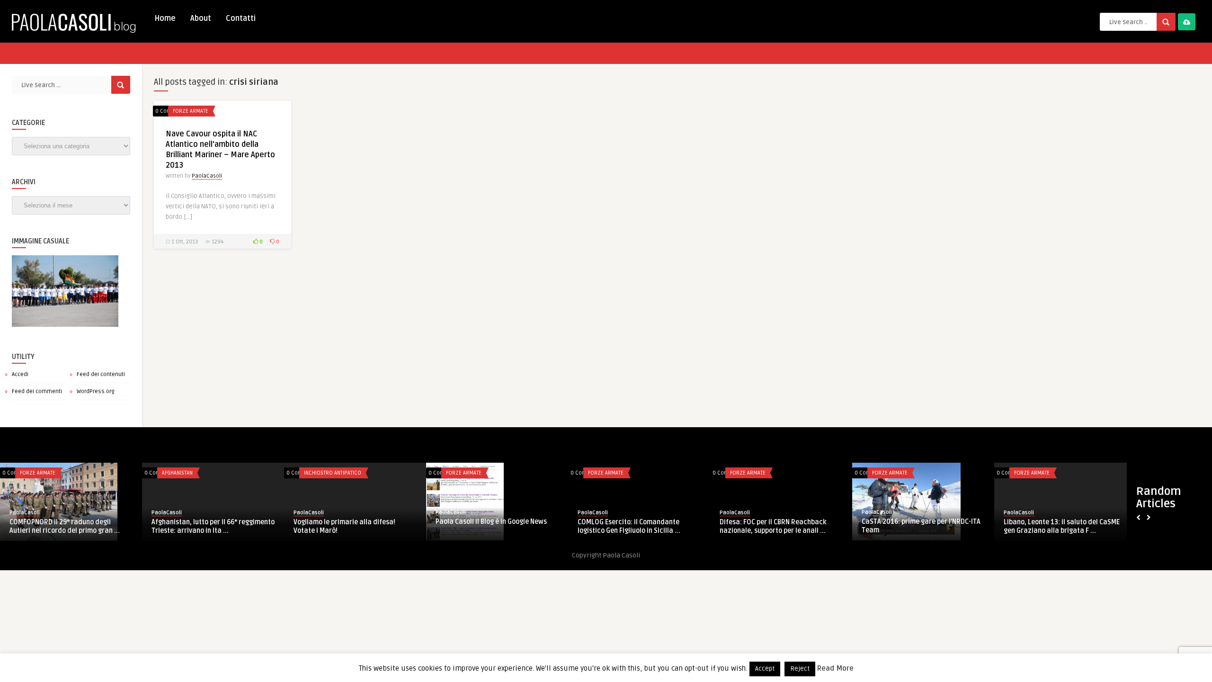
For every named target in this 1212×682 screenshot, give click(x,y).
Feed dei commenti (37, 391)
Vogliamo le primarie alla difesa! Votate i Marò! (344, 526)
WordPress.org (96, 391)
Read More (835, 668)
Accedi (20, 374)
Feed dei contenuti (101, 374)
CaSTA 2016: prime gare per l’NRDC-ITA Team (921, 526)
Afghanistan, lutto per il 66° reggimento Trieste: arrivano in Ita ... (213, 526)
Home (165, 18)
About (200, 18)
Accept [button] (765, 669)
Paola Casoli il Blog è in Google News (491, 522)
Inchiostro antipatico (332, 473)
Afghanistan (177, 473)
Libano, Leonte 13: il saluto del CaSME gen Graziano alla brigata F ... (1062, 526)
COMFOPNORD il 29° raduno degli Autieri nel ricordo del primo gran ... (64, 526)
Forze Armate (190, 111)
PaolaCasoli (207, 176)
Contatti (241, 18)
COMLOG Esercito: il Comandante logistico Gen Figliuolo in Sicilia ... (629, 526)
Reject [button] (800, 669)
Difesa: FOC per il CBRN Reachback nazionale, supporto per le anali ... (773, 526)
